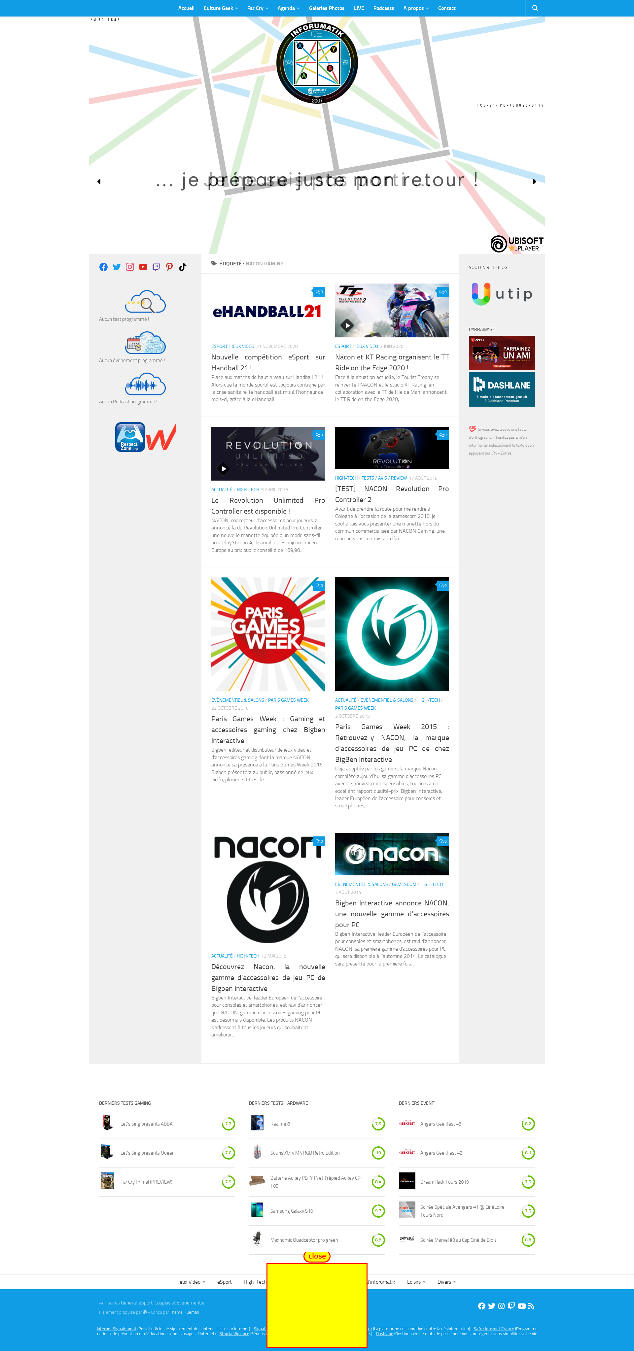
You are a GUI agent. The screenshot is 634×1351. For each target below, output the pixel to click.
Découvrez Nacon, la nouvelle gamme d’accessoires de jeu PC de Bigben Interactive (268, 978)
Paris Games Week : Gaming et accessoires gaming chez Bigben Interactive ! (268, 730)
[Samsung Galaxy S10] (257, 1210)
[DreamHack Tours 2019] (407, 1181)
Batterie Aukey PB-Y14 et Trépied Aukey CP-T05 (316, 1182)
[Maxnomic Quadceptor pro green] (257, 1240)
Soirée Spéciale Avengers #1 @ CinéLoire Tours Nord (462, 1211)
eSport (219, 346)
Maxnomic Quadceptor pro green (304, 1240)
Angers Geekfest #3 (440, 1124)
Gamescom (404, 884)
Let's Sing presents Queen (148, 1153)
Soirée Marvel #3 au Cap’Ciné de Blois (458, 1240)
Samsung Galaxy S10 (291, 1211)
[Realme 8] (257, 1123)
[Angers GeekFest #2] (407, 1152)
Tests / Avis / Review (384, 478)
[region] (317, 181)
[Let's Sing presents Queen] (107, 1152)
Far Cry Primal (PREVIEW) (146, 1182)
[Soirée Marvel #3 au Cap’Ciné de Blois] (407, 1240)
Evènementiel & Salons (237, 700)
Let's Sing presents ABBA (147, 1124)
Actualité (222, 489)
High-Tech (248, 489)
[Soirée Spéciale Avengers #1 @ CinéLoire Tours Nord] (407, 1210)
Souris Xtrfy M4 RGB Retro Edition (305, 1153)
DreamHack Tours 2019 (444, 1182)
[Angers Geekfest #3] (407, 1123)
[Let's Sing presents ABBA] (107, 1123)
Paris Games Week (288, 700)
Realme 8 (280, 1124)
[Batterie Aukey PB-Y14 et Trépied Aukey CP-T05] (257, 1181)
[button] (99, 181)
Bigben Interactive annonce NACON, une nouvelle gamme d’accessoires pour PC (392, 914)
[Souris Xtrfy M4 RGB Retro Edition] (257, 1152)
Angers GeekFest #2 (441, 1153)
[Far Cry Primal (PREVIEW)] (107, 1181)
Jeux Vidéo (242, 346)
